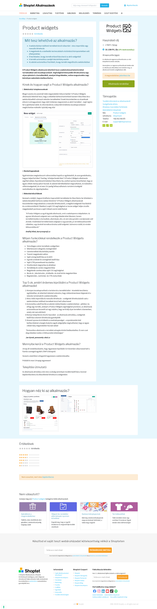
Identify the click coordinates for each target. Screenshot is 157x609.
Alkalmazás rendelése (118, 83)
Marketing (35, 13)
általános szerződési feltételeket (99, 555)
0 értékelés (38, 34)
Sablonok (71, 13)
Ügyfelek (58, 590)
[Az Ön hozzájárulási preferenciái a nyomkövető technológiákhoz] (4, 607)
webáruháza (33, 581)
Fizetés (57, 585)
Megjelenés (84, 13)
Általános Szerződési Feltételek (115, 107)
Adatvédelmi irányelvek (112, 110)
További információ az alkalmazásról (116, 101)
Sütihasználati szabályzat (100, 597)
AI (122, 13)
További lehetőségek (62, 595)
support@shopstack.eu (122, 122)
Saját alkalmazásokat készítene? (62, 574)
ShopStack (117, 116)
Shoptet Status (79, 580)
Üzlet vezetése (111, 13)
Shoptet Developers (61, 577)
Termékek (97, 13)
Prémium (23, 13)
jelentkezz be (125, 75)
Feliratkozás (122, 577)
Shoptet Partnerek (81, 578)
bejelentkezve (48, 477)
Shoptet (77, 573)
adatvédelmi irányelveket (80, 555)
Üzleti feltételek (97, 595)
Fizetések (59, 13)
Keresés (105, 5)
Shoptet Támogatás (81, 576)
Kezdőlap (22, 19)
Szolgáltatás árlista (110, 104)
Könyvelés (58, 592)
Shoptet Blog (79, 583)
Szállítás (57, 587)
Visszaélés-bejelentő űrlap (118, 597)
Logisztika (47, 13)
